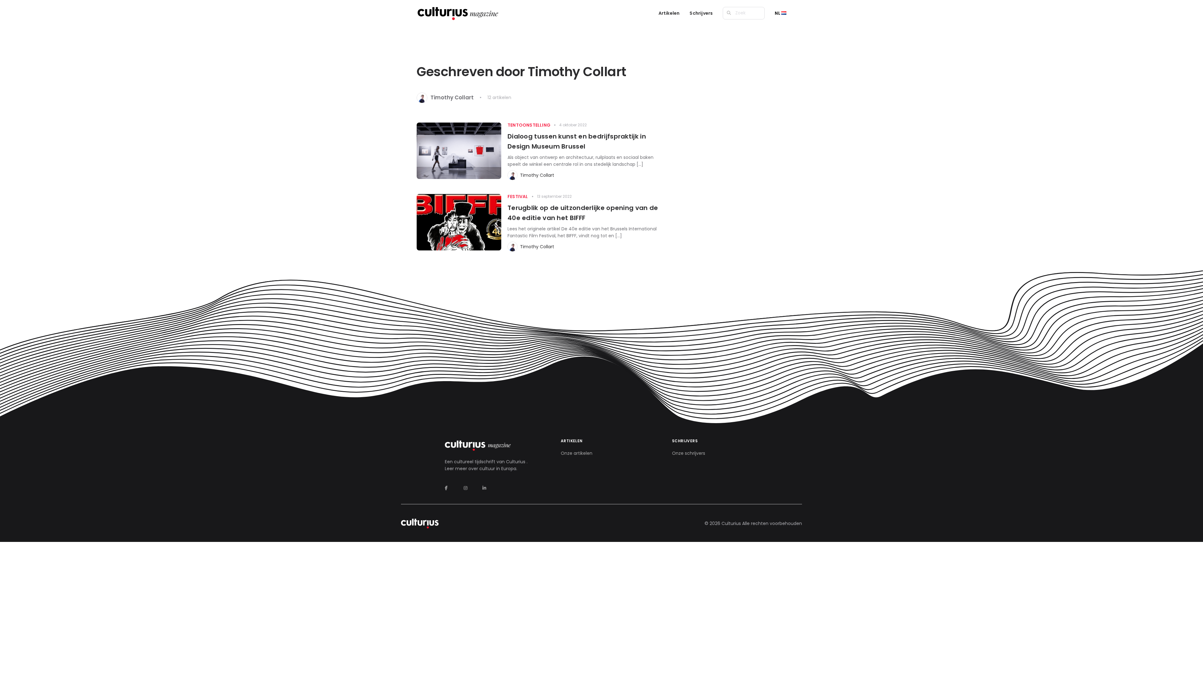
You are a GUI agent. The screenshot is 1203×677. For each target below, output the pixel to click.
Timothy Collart (537, 175)
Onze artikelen (576, 453)
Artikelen (669, 13)
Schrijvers (701, 13)
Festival (518, 196)
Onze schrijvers (688, 453)
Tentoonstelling (529, 125)
